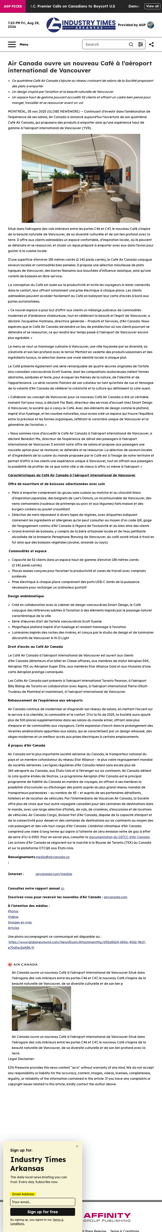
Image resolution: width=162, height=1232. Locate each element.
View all (152, 6)
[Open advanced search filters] (140, 44)
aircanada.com (115, 897)
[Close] (77, 1146)
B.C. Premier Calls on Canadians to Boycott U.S (72, 6)
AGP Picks (13, 6)
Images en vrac (20, 922)
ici (62, 888)
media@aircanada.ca (53, 857)
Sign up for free (42, 1211)
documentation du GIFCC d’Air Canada (119, 837)
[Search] (131, 44)
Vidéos (13, 917)
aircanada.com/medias (54, 874)
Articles (13, 928)
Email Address (23, 1194)
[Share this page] (151, 44)
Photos (13, 911)
